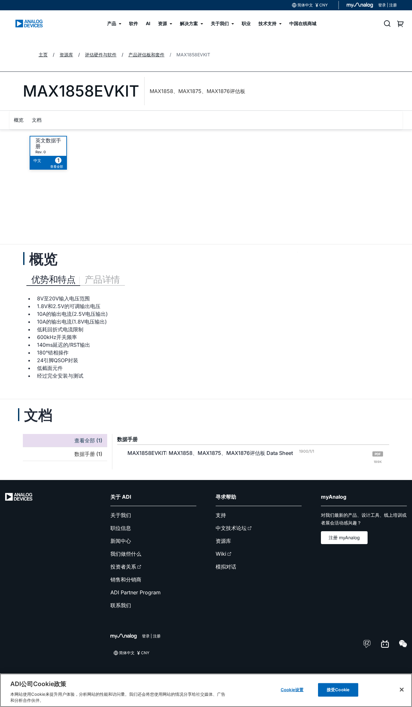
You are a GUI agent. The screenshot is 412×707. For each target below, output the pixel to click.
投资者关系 (123, 566)
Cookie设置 (292, 689)
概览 (18, 120)
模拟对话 (226, 566)
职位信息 (120, 528)
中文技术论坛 (231, 528)
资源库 (223, 541)
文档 (37, 120)
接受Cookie (338, 689)
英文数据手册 (48, 143)
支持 (221, 515)
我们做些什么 (125, 554)
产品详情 (102, 279)
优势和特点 (53, 279)
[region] (206, 690)
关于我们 (120, 515)
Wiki (221, 554)
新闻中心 (120, 541)
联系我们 (120, 605)
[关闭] (402, 690)
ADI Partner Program (135, 592)
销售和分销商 (125, 579)
